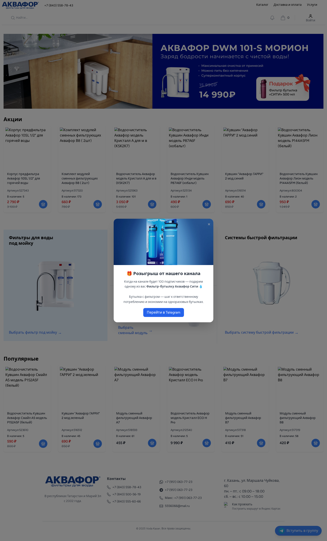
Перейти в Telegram (163, 312)
